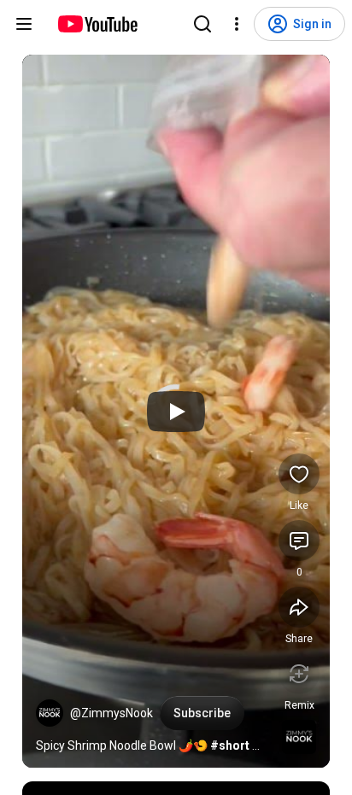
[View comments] (299, 540)
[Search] (202, 24)
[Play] (176, 411)
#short (229, 745)
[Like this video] (299, 473)
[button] (49, 713)
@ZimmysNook (111, 713)
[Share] (299, 607)
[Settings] (236, 24)
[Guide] (24, 24)
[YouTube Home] (97, 24)
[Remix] (299, 673)
